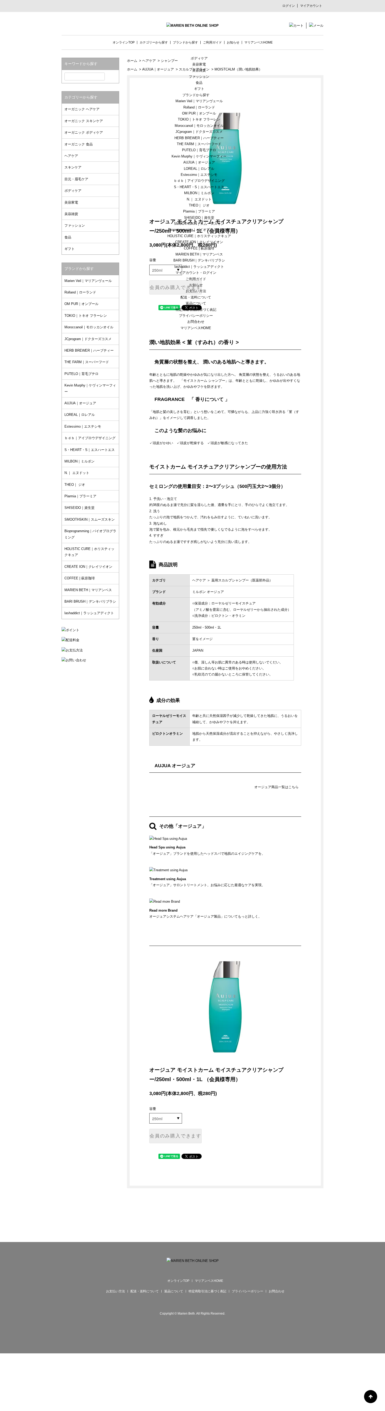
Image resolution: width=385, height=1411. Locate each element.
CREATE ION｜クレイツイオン (199, 242)
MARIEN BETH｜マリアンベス (199, 254)
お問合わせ (195, 322)
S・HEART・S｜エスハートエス (199, 187)
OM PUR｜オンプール (199, 113)
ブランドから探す (196, 95)
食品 (199, 83)
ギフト (199, 89)
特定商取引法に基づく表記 (195, 310)
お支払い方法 (196, 291)
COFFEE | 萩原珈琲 (199, 248)
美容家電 (199, 64)
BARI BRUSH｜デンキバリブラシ (199, 260)
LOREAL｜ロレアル (199, 169)
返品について (196, 303)
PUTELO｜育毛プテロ (199, 150)
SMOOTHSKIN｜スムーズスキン (199, 224)
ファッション (199, 77)
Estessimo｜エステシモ (199, 175)
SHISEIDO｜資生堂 (199, 218)
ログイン (288, 6)
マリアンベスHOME (195, 328)
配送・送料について (195, 297)
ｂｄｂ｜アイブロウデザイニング (199, 181)
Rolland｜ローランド (199, 107)
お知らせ (196, 285)
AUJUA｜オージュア (199, 162)
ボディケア (199, 58)
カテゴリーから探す (154, 42)
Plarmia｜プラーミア (199, 211)
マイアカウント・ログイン (195, 273)
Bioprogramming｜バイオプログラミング (199, 230)
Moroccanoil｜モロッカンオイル (199, 126)
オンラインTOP (124, 42)
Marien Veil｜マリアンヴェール (199, 101)
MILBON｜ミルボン (199, 193)
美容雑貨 (199, 70)
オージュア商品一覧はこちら (276, 787)
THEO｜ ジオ (199, 205)
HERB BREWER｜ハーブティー (199, 138)
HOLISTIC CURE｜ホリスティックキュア (199, 236)
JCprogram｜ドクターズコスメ (199, 132)
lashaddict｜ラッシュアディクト (199, 267)
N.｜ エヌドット (199, 199)
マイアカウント (311, 6)
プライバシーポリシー (196, 316)
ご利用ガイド (196, 279)
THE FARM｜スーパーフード (199, 144)
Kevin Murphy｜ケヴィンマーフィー (199, 156)
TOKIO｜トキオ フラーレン (199, 119)
